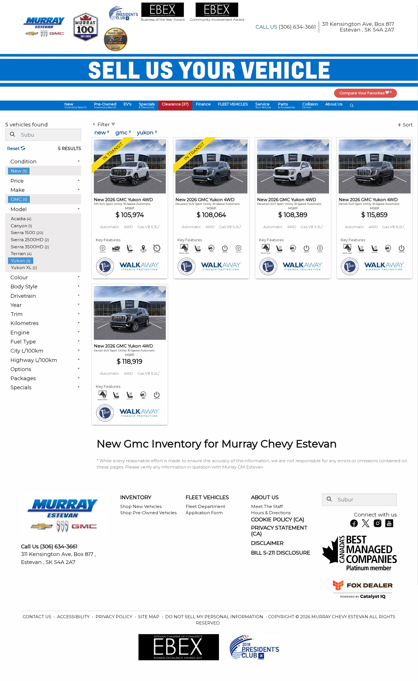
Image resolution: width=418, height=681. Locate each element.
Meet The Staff (267, 506)
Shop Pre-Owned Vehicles (148, 512)
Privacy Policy (114, 616)
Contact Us (37, 616)
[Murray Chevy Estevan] (44, 26)
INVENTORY (135, 497)
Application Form (204, 512)
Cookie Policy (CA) (277, 519)
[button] (76, 106)
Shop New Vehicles (141, 506)
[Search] (12, 134)
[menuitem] (44, 170)
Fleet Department (205, 506)
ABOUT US (265, 497)
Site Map (149, 616)
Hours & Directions (271, 512)
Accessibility (74, 616)
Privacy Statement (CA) (279, 530)
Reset (14, 148)
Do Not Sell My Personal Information (214, 616)
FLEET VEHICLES (207, 497)
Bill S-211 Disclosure (280, 553)
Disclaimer (267, 543)
